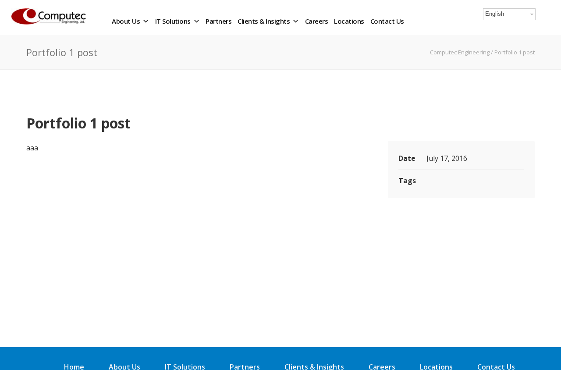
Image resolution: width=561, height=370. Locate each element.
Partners (218, 21)
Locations (349, 21)
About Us (126, 21)
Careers (316, 21)
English (494, 14)
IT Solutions (173, 21)
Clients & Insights (264, 21)
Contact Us (387, 21)
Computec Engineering (460, 52)
